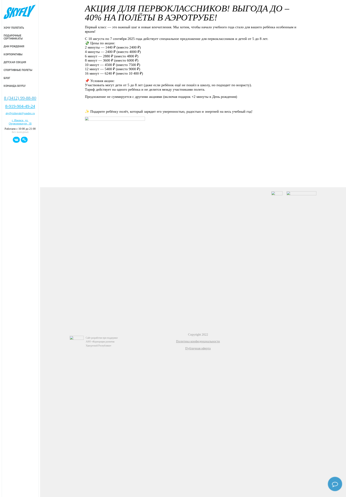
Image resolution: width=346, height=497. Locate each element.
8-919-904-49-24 (20, 106)
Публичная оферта (198, 348)
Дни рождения (14, 46)
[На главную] (20, 12)
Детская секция (15, 62)
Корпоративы (13, 54)
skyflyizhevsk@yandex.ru (20, 113)
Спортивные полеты (18, 70)
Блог (7, 78)
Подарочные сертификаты (13, 37)
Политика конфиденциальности (198, 341)
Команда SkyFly (15, 86)
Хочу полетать (14, 27)
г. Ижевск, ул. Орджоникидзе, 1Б (20, 122)
